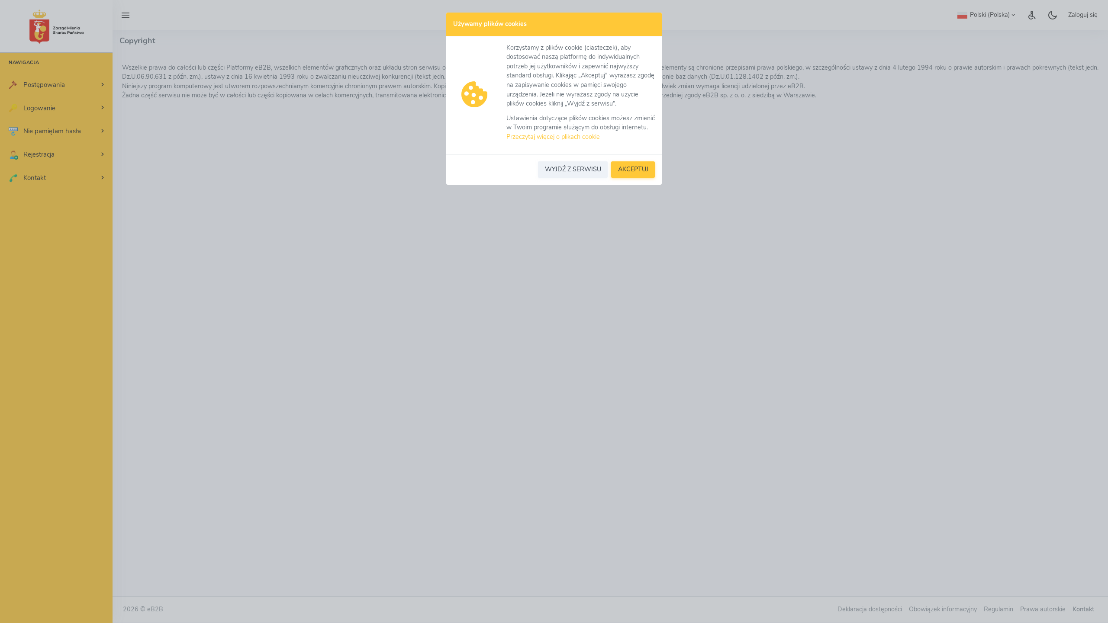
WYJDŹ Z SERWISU (573, 169)
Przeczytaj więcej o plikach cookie (553, 136)
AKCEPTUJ (633, 169)
